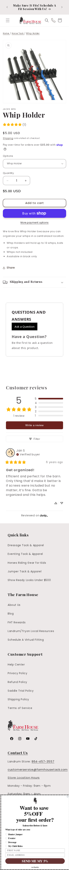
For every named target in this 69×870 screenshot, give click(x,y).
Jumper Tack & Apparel (25, 571)
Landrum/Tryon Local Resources (31, 631)
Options (8, 156)
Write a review (34, 425)
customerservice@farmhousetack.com (38, 769)
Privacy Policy (17, 673)
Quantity (8, 173)
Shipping (8, 138)
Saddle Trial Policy (21, 691)
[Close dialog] (67, 797)
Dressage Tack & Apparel (26, 545)
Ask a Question (24, 326)
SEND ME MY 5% (34, 861)
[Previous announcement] (7, 7)
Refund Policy (17, 682)
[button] (7, 20)
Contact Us (18, 752)
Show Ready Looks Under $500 (29, 580)
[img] (28, 454)
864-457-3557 (43, 761)
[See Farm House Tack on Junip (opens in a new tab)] (44, 515)
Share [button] (11, 268)
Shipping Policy (18, 699)
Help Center (16, 664)
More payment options (35, 222)
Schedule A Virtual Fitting (26, 640)
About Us (14, 605)
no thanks (34, 867)
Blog (11, 613)
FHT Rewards (17, 622)
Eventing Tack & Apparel (25, 554)
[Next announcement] (62, 7)
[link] (14, 124)
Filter (37, 438)
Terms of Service (20, 708)
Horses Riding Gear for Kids (27, 563)
